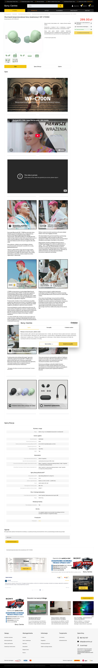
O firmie (42, 637)
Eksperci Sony (26, 649)
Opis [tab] (15, 66)
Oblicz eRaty (78, 23)
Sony (40, 520)
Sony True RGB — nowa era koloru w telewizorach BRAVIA (83, 618)
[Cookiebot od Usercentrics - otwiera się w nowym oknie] (72, 323)
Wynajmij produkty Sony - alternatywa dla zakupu (35, 618)
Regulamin (43, 640)
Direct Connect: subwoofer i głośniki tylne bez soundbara (58, 618)
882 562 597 (84, 638)
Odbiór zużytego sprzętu (46, 646)
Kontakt (24, 637)
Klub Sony (25, 643)
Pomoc (24, 652)
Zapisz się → (83, 588)
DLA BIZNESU (59, 10)
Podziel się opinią (12, 541)
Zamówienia (61, 637)
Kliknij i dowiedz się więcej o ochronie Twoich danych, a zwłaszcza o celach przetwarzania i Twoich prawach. (85, 651)
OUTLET (47, 10)
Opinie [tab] (60, 66)
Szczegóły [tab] (49, 327)
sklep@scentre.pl (86, 642)
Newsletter (25, 646)
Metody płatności (8, 640)
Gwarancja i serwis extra (9, 646)
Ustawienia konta (63, 640)
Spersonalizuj (48, 343)
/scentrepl (83, 645)
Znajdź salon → (26, 568)
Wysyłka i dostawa (8, 637)
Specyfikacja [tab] (37, 66)
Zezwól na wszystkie (68, 343)
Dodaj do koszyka (84, 33)
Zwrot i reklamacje (27, 640)
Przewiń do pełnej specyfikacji (50, 37)
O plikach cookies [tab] (69, 327)
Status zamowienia (8, 643)
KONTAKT (87, 10)
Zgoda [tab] (29, 327)
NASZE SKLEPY (74, 10)
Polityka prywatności (45, 643)
